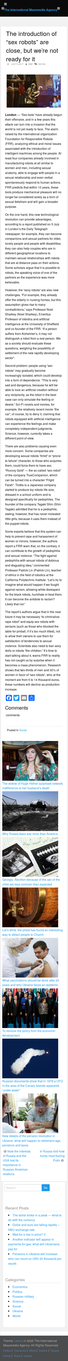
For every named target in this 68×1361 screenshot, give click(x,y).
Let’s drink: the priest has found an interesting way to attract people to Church (32, 932)
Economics (19, 1287)
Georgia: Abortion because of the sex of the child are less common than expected (31, 881)
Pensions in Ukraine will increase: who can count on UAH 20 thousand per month (34, 1259)
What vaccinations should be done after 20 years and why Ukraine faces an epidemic (30, 982)
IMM (30, 64)
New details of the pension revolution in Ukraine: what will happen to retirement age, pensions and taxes (31, 1140)
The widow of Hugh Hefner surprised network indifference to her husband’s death (32, 785)
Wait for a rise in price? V (29, 1234)
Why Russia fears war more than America (30, 834)
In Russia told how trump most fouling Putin (52, 1155)
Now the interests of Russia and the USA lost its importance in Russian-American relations (17, 1162)
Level (18, 1340)
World (16, 1316)
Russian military (23, 1296)
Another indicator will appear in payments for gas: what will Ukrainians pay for (34, 1244)
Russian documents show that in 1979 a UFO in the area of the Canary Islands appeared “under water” (32, 1085)
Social (42, 64)
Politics (17, 1292)
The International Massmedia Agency (30, 10)
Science (17, 1301)
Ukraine (17, 1311)
